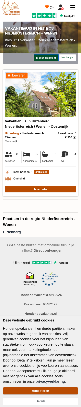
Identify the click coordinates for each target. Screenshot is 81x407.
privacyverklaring (50, 381)
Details (40, 401)
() (51, 7)
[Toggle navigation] (73, 7)
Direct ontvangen (48, 250)
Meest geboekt (46, 57)
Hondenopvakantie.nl (41, 313)
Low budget (67, 57)
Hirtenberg (12, 232)
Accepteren (40, 390)
